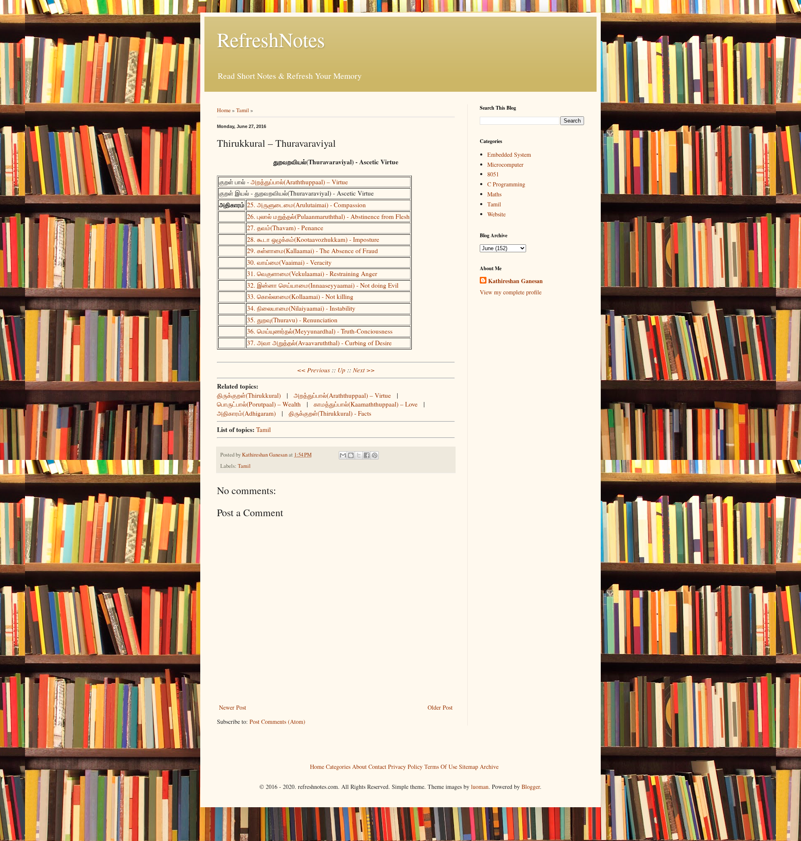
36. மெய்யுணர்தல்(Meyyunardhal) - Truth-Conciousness (320, 331)
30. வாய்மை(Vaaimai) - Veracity (289, 262)
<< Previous (313, 370)
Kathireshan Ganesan (515, 281)
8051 (493, 174)
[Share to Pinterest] (374, 455)
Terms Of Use (440, 766)
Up (341, 370)
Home (224, 110)
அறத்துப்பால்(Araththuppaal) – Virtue (299, 182)
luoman (480, 787)
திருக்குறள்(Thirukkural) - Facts (330, 413)
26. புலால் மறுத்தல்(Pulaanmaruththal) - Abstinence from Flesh (328, 216)
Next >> (364, 370)
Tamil (242, 110)
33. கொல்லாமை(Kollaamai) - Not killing (300, 296)
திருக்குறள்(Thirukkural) (249, 395)
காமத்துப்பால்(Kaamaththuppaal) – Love (366, 404)
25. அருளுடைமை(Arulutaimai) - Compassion (306, 205)
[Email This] (343, 455)
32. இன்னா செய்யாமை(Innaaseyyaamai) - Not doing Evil (322, 285)
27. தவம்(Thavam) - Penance (285, 227)
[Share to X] (359, 455)
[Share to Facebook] (367, 455)
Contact (377, 766)
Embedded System (509, 154)
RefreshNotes (271, 39)
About (359, 766)
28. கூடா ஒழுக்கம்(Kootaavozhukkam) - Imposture (313, 239)
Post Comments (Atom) (277, 722)
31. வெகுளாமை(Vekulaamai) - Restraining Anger (312, 273)
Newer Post (232, 707)
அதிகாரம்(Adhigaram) (246, 413)
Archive (489, 766)
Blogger (530, 787)
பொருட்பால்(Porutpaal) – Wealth (259, 404)
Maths (494, 194)
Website (496, 214)
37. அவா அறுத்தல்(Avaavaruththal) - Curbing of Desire (319, 343)
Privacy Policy (405, 766)
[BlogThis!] (351, 455)
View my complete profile (511, 292)
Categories (338, 766)
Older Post (440, 707)
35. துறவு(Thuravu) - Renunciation (292, 320)
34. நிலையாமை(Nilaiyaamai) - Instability (301, 308)
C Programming (506, 184)
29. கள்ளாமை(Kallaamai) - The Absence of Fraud (312, 250)
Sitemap (468, 766)
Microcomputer (505, 164)
